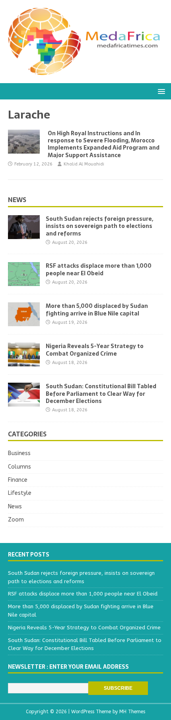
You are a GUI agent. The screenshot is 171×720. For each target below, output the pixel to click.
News (17, 200)
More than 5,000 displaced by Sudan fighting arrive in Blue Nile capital (97, 309)
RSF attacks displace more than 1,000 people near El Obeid (99, 269)
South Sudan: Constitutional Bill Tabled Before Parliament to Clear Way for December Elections (101, 393)
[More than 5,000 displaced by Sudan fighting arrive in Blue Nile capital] (24, 321)
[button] (160, 91)
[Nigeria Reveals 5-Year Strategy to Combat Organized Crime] (24, 361)
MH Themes (132, 711)
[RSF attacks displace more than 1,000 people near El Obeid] (24, 281)
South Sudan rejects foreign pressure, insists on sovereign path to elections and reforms (99, 225)
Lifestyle (19, 493)
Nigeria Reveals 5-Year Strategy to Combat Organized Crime (95, 350)
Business (19, 453)
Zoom (16, 519)
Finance (17, 480)
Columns (19, 466)
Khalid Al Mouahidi (84, 164)
